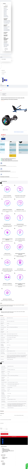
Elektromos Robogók (5, 25)
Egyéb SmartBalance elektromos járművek (5, 38)
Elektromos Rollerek (5, 33)
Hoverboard (5, 6)
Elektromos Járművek (5, 19)
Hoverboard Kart (4, 93)
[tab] (14, 182)
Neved (1, 415)
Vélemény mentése (14, 436)
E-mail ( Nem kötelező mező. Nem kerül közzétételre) (5, 419)
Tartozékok (5, 41)
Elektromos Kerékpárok (5, 35)
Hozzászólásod (1, 423)
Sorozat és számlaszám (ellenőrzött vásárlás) (18, 415)
